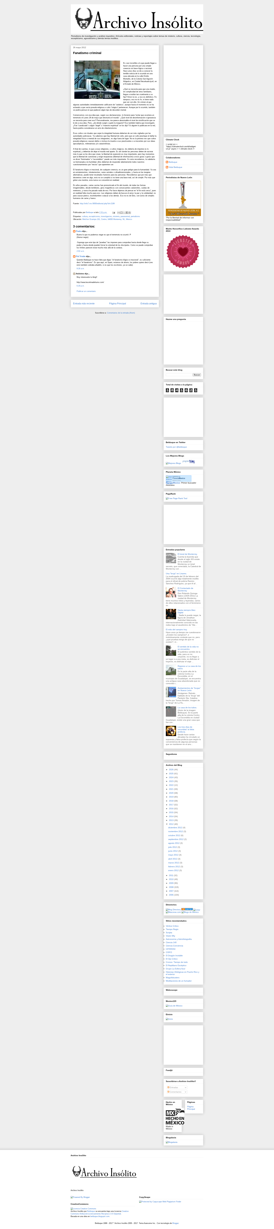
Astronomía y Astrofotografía (179, 939)
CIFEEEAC (171, 949)
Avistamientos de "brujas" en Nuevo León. (189, 689)
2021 (171, 789)
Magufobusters (172, 977)
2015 (171, 812)
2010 (171, 879)
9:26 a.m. (80, 268)
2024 (171, 777)
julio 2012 (173, 847)
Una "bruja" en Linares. (176, 573)
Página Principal (117, 303)
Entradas (173, 1087)
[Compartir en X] (124, 212)
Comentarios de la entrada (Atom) (121, 313)
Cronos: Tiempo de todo (177, 962)
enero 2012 (173, 870)
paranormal (125, 216)
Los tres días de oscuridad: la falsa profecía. (186, 729)
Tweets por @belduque (176, 447)
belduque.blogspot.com (99, 1216)
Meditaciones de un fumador (179, 981)
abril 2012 (173, 859)
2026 (171, 769)
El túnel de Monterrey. (188, 554)
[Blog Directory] (173, 909)
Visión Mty (170, 936)
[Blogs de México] (190, 912)
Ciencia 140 (171, 942)
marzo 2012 (174, 863)
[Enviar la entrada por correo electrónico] (113, 212)
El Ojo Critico (172, 959)
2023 (171, 781)
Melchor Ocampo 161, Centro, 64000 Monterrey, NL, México (107, 219)
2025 (171, 773)
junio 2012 (173, 851)
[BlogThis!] (121, 212)
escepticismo (94, 216)
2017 (171, 805)
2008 (171, 887)
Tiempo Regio (172, 929)
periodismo (135, 216)
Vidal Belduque (175, 167)
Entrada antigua (149, 303)
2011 (171, 875)
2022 (171, 785)
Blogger (175, 1223)
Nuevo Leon (177, 480)
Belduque (173, 162)
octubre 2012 (174, 835)
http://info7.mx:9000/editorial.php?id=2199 (97, 203)
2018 (171, 801)
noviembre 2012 (176, 831)
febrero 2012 (174, 866)
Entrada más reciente (84, 303)
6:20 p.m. (80, 286)
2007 (171, 891)
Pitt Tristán (80, 256)
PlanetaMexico (173, 483)
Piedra (79, 231)
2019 (171, 797)
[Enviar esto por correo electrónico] (118, 212)
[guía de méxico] (174, 1006)
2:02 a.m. (80, 251)
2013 (171, 820)
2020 (171, 793)
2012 (171, 824)
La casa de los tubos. (187, 707)
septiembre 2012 (176, 839)
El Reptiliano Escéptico (176, 965)
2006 (171, 895)
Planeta (179, 478)
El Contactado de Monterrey (185, 589)
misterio (116, 216)
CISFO (169, 952)
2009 (171, 883)
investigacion (106, 216)
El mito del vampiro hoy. (176, 629)
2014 (171, 816)
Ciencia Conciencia (174, 946)
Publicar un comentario (86, 291)
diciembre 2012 (175, 827)
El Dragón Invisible (174, 955)
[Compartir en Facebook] (126, 212)
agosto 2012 (174, 843)
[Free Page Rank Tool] (176, 498)
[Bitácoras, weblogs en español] (173, 912)
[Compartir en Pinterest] (129, 212)
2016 (171, 808)
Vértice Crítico (172, 926)
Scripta (169, 932)
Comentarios (175, 1092)
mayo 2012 (173, 855)
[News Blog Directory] (187, 909)
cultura (85, 216)
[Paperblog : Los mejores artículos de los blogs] (189, 463)
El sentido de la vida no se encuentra (188, 648)
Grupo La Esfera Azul (175, 969)
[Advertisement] (183, 89)
